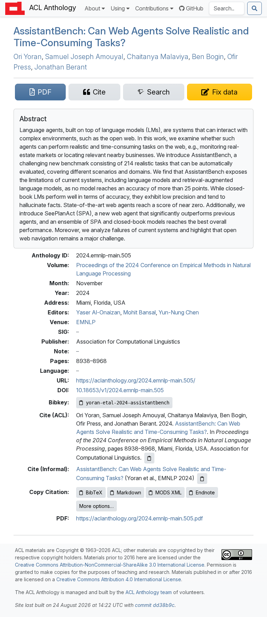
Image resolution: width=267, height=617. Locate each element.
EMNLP (86, 322)
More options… (96, 506)
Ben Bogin (208, 56)
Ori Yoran (28, 56)
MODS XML (168, 492)
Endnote (205, 492)
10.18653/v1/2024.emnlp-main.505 (120, 390)
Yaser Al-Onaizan (98, 312)
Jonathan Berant (60, 67)
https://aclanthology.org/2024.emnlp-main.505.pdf (139, 518)
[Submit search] (254, 8)
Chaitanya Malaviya (157, 56)
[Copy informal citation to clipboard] (202, 478)
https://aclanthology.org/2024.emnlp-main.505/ (135, 380)
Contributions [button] (152, 8)
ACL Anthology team (149, 592)
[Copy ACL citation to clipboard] (149, 458)
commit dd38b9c (155, 605)
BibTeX (94, 492)
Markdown (129, 492)
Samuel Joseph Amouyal (84, 56)
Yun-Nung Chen (179, 312)
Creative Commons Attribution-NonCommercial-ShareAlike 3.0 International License (109, 565)
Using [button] (118, 8)
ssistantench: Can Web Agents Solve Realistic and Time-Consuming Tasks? (131, 37)
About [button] (92, 8)
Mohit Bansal (139, 312)
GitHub (194, 8)
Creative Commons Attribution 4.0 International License (118, 579)
